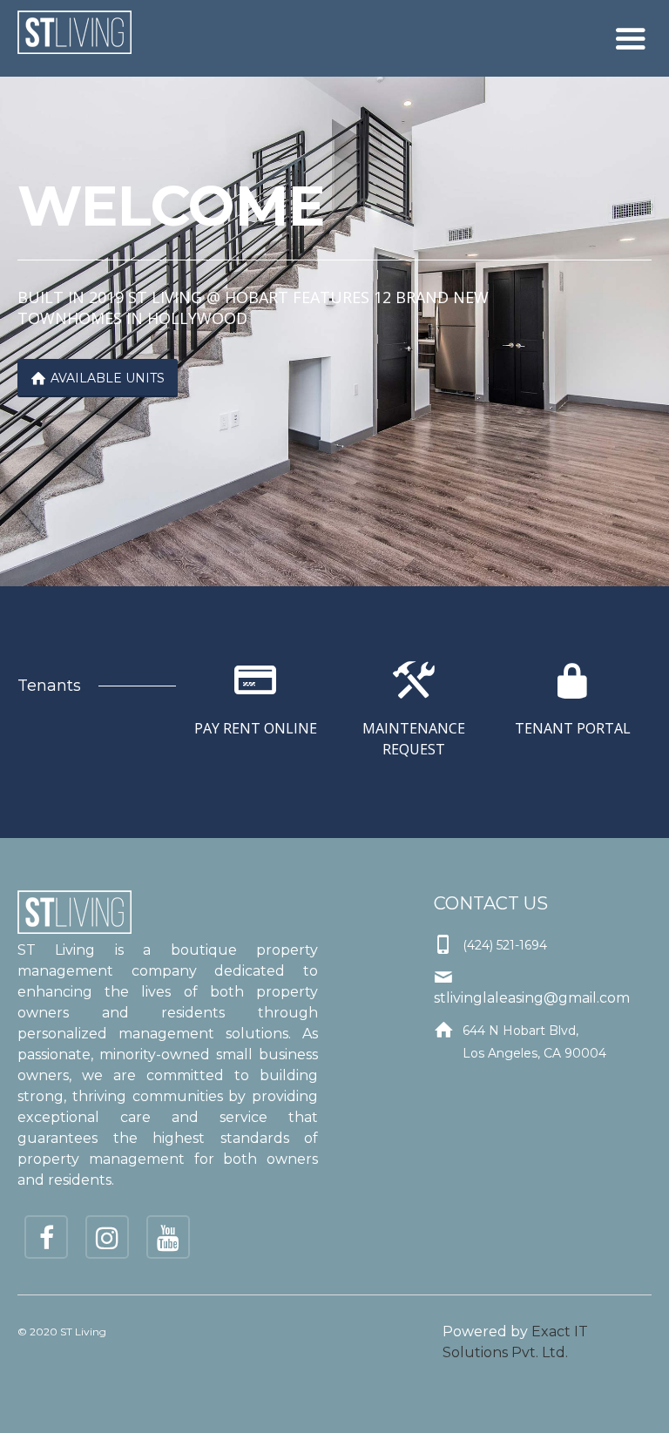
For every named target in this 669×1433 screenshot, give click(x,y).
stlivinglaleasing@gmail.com (532, 998)
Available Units (97, 378)
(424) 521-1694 (505, 945)
